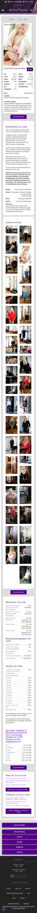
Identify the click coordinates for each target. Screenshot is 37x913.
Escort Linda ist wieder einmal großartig (17, 805)
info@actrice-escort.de (20, 877)
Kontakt (28, 889)
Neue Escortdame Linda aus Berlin (16, 785)
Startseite (12, 19)
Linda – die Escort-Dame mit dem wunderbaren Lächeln (16, 802)
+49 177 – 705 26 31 (21, 875)
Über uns (18, 889)
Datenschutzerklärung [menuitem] (13, 903)
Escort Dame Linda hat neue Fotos (16, 778)
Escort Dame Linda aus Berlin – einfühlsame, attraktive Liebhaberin (16, 798)
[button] (2, 10)
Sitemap (22, 898)
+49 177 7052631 (19, 5)
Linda (19, 19)
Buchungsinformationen (15, 893)
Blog (28, 893)
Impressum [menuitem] (26, 903)
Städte (8, 889)
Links (14, 898)
